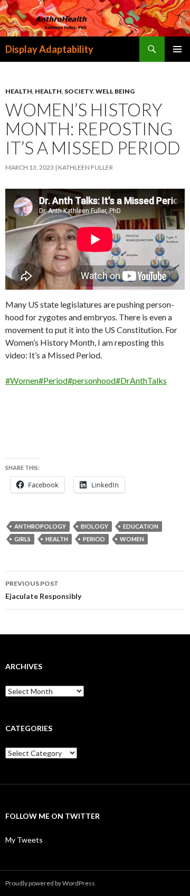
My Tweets (24, 839)
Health (18, 91)
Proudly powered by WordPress (50, 883)
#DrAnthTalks (141, 380)
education (140, 526)
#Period (53, 380)
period (94, 538)
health (56, 538)
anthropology (40, 526)
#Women (22, 380)
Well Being (115, 91)
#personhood (92, 380)
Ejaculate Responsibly (43, 590)
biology (94, 526)
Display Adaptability (49, 49)
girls (22, 538)
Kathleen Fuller (85, 167)
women (132, 538)
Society (78, 91)
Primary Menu (177, 49)
